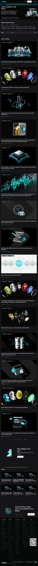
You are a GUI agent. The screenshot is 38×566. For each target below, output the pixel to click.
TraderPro (10, 546)
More (18, 498)
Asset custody (25, 538)
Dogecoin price (18, 552)
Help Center (25, 523)
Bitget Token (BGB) (4, 532)
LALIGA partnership (4, 543)
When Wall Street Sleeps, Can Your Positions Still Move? (14, 407)
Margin (10, 533)
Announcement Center (3, 534)
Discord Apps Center (12, 556)
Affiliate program (25, 533)
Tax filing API (25, 546)
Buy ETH (17, 525)
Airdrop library (11, 557)
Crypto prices (18, 533)
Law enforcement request (32, 524)
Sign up (29, 1)
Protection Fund (3, 538)
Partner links (3, 541)
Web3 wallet (10, 548)
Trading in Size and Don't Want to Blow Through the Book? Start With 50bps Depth (17, 114)
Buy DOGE (17, 527)
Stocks (10, 528)
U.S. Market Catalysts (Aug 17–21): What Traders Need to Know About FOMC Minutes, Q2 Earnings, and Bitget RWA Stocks (17, 301)
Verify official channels (25, 526)
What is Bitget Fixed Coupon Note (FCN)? (11, 275)
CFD (9, 525)
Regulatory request (33, 526)
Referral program (25, 543)
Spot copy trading (11, 536)
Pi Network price (18, 545)
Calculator (17, 540)
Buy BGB (17, 530)
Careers (2, 527)
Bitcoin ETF (17, 542)
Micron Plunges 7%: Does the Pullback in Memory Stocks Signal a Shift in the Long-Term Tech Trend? (18, 168)
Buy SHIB (17, 532)
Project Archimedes (26, 536)
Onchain (10, 527)
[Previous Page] (11, 439)
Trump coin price (18, 550)
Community (3, 525)
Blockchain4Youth (4, 546)
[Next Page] (26, 439)
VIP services (25, 531)
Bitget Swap (10, 551)
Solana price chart (18, 538)
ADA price (17, 547)
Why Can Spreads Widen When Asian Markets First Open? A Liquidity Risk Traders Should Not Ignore (18, 222)
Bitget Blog (3, 530)
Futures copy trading (12, 538)
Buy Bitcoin (17, 523)
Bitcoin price (17, 535)
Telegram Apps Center (11, 554)
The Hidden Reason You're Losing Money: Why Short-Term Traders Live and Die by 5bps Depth (18, 434)
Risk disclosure (32, 536)
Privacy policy (32, 533)
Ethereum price (18, 537)
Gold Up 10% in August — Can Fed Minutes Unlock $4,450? (15, 327)
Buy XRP (17, 528)
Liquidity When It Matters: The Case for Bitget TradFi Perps (15, 87)
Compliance (32, 528)
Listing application (25, 529)
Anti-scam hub (25, 528)
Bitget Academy (3, 528)
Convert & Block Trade (11, 531)
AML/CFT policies (32, 531)
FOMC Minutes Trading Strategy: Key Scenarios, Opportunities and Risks (18, 61)
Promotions (24, 541)
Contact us (3, 523)
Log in (25, 1)
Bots (9, 541)
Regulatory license (33, 529)
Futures (10, 523)
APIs (9, 543)
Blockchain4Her (3, 548)
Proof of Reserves (4, 536)
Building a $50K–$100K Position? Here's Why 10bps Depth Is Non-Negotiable (16, 249)
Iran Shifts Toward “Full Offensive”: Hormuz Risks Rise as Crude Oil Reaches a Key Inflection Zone (17, 354)
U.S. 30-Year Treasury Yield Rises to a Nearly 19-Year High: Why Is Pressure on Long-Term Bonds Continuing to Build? (16, 381)
